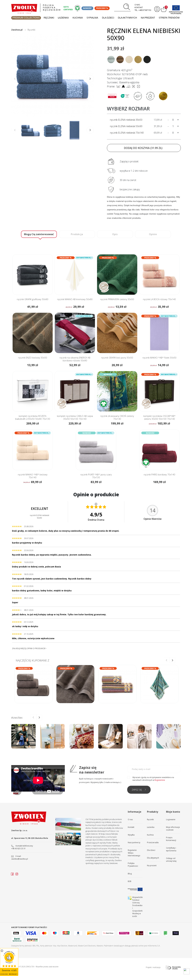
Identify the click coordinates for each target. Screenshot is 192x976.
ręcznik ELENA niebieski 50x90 (126, 126)
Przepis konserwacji (171, 839)
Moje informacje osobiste (173, 828)
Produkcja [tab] (77, 234)
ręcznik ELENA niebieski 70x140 (127, 132)
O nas (137, 4)
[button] (90, 78)
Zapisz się (137, 789)
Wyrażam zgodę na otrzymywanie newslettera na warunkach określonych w (153, 778)
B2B (129, 881)
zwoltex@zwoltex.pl (19, 859)
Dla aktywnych (127, 17)
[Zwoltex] (35, 8)
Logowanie (170, 819)
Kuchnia (78, 17)
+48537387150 (144, 10)
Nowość (87, 8)
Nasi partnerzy (134, 842)
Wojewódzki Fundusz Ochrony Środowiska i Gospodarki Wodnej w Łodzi (137, 906)
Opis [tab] (115, 234)
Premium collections (26, 17)
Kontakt (139, 7)
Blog (130, 873)
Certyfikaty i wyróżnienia (171, 849)
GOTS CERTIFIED (68, 8)
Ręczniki (49, 17)
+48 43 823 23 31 (18, 848)
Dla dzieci (108, 17)
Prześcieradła (153, 842)
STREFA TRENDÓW (169, 17)
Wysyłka (131, 835)
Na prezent (148, 17)
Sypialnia (92, 17)
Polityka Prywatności (133, 864)
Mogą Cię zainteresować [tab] (39, 234)
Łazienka (63, 17)
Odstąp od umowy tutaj (171, 859)
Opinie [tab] (153, 234)
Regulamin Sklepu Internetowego (134, 853)
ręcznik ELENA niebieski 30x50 (126, 119)
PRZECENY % (102, 8)
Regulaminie (160, 780)
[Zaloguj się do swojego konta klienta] (156, 9)
